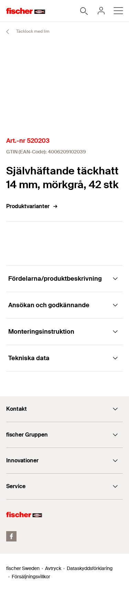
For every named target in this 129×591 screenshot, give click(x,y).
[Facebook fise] (11, 536)
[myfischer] (101, 10)
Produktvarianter (28, 206)
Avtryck (53, 568)
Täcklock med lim (32, 31)
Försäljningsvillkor (31, 576)
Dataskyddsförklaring (89, 568)
